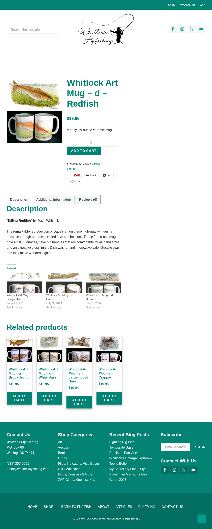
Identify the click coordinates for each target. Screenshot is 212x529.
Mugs (97, 163)
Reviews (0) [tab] (88, 199)
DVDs (62, 458)
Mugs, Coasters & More (75, 474)
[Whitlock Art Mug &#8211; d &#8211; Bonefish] (103, 283)
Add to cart (83, 151)
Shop (171, 4)
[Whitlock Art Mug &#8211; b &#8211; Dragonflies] (24, 283)
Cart (202, 4)
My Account (187, 4)
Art (60, 442)
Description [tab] (19, 199)
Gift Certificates (69, 469)
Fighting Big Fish (121, 442)
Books (62, 453)
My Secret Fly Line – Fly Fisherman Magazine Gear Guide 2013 (128, 474)
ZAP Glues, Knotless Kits (76, 479)
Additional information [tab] (53, 199)
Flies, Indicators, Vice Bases (79, 463)
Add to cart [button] (19, 398)
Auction (63, 447)
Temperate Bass (121, 447)
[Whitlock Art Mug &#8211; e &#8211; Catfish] (64, 283)
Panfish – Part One (123, 453)
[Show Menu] (197, 58)
